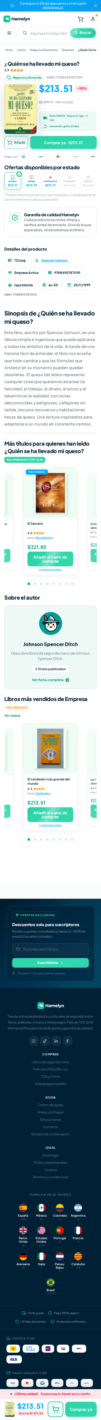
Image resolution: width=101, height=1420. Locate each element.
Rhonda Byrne (44, 538)
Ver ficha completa (48, 680)
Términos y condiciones (50, 1177)
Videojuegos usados (50, 1084)
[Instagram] (33, 1040)
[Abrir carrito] (80, 19)
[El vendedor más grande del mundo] (50, 748)
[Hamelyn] (16, 19)
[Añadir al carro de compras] (55, 1409)
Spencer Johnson (54, 260)
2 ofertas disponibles (50, 825)
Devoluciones (50, 1120)
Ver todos (12, 715)
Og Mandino (43, 793)
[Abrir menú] (9, 33)
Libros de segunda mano (50, 1062)
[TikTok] (45, 1040)
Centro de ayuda (50, 1105)
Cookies (50, 1170)
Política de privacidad (50, 1163)
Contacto (50, 1127)
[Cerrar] (95, 5)
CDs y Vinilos (50, 1076)
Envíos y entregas (50, 1112)
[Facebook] (67, 1040)
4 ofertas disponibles (50, 569)
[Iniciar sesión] (93, 19)
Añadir (20, 142)
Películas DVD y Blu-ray (50, 1069)
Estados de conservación (50, 1134)
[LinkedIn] (56, 1040)
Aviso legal (50, 1155)
